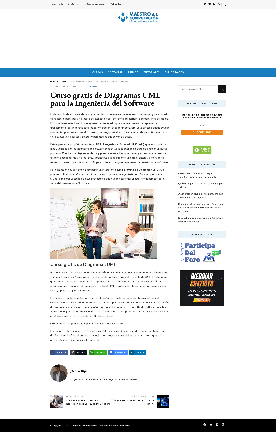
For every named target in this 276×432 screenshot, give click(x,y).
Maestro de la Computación (83, 425)
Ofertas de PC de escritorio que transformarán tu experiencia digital (197, 175)
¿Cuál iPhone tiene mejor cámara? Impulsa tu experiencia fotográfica (200, 195)
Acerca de (57, 4)
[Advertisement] (138, 46)
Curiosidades (174, 72)
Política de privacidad (94, 4)
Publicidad (116, 4)
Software (115, 72)
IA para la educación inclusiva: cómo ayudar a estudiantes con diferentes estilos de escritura (201, 208)
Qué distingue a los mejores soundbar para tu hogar (201, 185)
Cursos (97, 72)
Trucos (133, 72)
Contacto (73, 4)
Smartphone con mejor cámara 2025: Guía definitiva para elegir (200, 219)
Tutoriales (151, 72)
